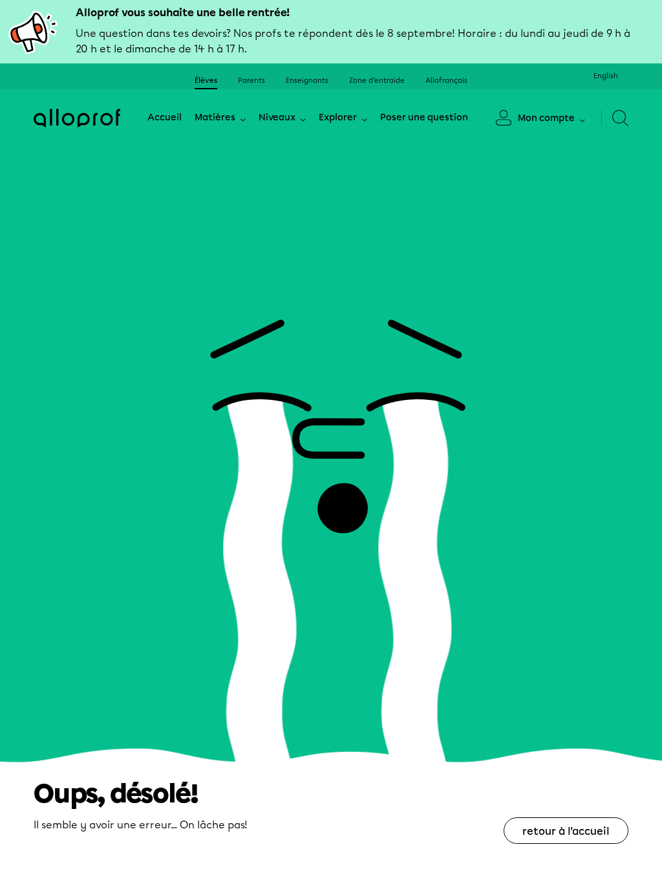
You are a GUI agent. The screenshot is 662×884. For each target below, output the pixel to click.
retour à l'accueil (566, 831)
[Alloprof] (77, 117)
